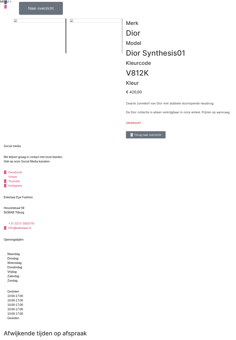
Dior (133, 33)
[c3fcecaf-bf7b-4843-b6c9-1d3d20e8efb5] (96, 36)
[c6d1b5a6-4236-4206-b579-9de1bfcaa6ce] (40, 36)
